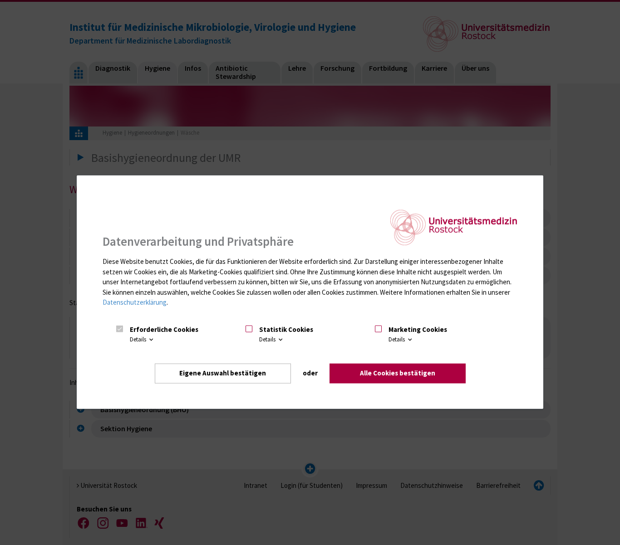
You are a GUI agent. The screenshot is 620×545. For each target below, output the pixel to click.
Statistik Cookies (286, 329)
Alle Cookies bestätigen (397, 373)
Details (139, 339)
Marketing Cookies (418, 329)
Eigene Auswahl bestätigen (222, 373)
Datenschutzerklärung (135, 302)
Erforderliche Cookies (164, 329)
